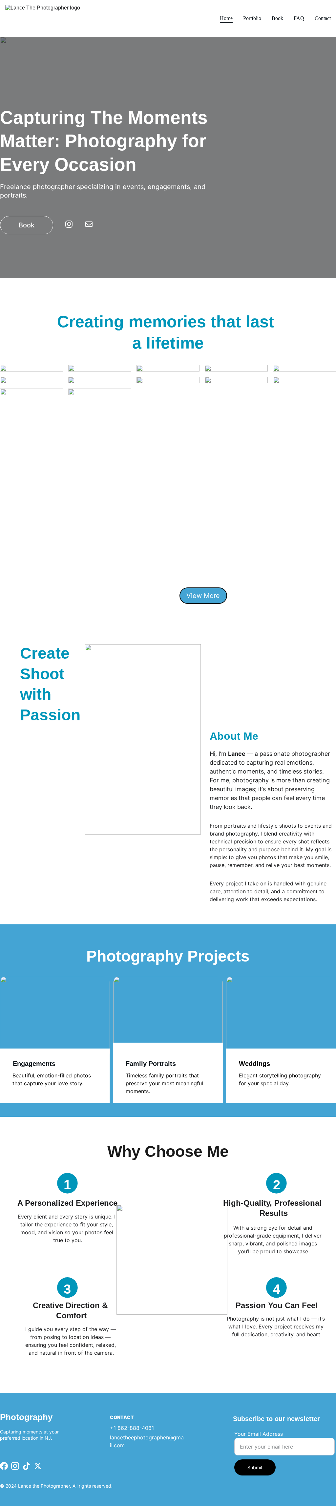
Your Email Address (258, 1434)
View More (203, 596)
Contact (323, 18)
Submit (254, 1467)
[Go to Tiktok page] (27, 1466)
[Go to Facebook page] (4, 1466)
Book (277, 18)
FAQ (299, 18)
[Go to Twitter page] (38, 1466)
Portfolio (252, 18)
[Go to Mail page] (89, 224)
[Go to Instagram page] (72, 224)
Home (226, 18)
